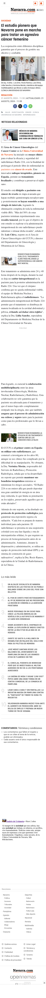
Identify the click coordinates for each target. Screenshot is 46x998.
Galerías (29, 929)
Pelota (28, 904)
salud (7, 112)
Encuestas (8, 928)
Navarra (6, 895)
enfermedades (29, 115)
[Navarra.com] (22, 9)
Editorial (7, 918)
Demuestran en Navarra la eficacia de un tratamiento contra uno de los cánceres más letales (30, 436)
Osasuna (6, 932)
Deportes (28, 895)
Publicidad (8, 952)
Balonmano (30, 908)
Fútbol (28, 898)
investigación (18, 112)
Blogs (6, 925)
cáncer (28, 112)
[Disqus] (22, 780)
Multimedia (29, 925)
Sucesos (7, 901)
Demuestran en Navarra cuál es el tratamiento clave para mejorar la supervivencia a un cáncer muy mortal (30, 259)
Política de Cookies (11, 956)
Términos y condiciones (30, 728)
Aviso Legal (30, 944)
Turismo (29, 955)
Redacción (6, 95)
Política (7, 898)
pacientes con (16, 169)
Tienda (29, 959)
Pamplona (7, 911)
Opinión (6, 915)
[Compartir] (15, 106)
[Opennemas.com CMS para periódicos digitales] (23, 980)
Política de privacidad (12, 960)
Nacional (28, 918)
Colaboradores (9, 922)
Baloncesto (30, 901)
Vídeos (28, 932)
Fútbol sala (30, 911)
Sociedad (7, 908)
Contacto (8, 948)
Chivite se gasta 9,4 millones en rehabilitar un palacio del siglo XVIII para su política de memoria (25, 641)
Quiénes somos (10, 944)
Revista (28, 922)
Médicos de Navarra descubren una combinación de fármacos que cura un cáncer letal (31, 135)
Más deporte (30, 914)
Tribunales (8, 904)
